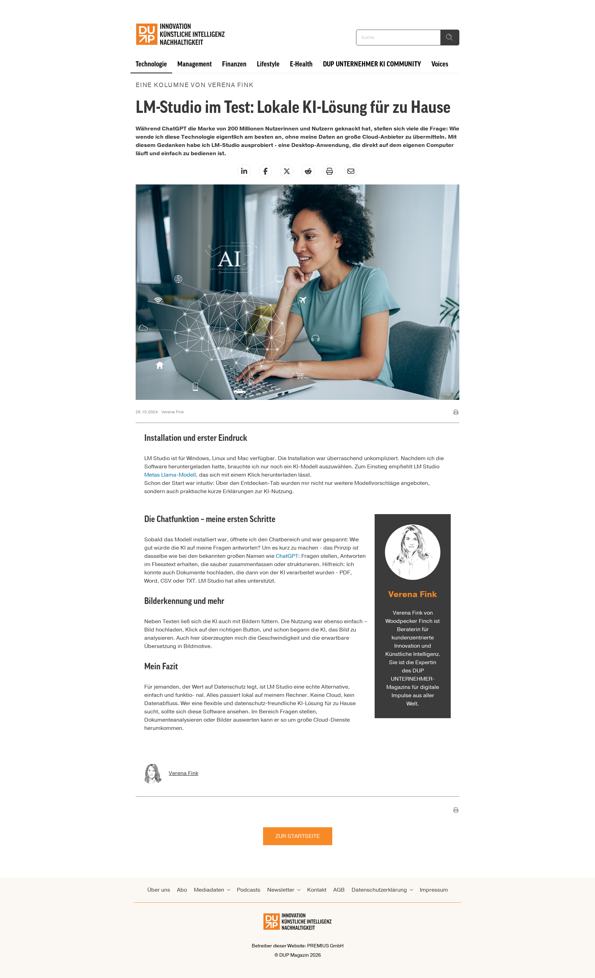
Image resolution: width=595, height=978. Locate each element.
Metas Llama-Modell (170, 475)
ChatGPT (287, 556)
